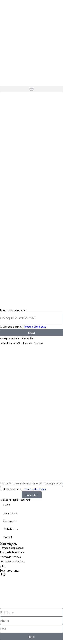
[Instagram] (4, 574)
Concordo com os (24, 326)
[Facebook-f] (1, 574)
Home (7, 504)
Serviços (8, 521)
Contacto (8, 537)
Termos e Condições (34, 326)
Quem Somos (11, 512)
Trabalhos (9, 529)
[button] (31, 89)
